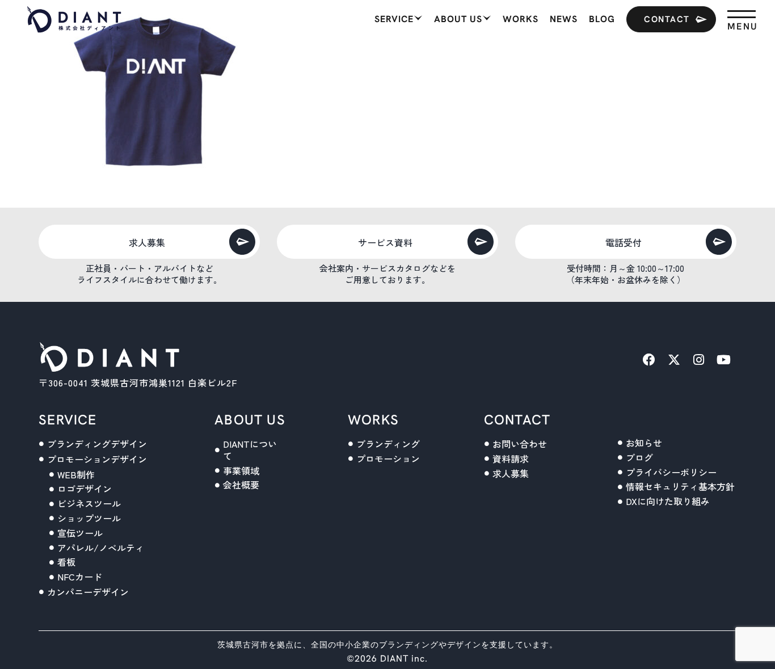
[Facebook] (649, 359)
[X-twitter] (674, 359)
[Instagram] (698, 359)
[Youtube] (723, 359)
